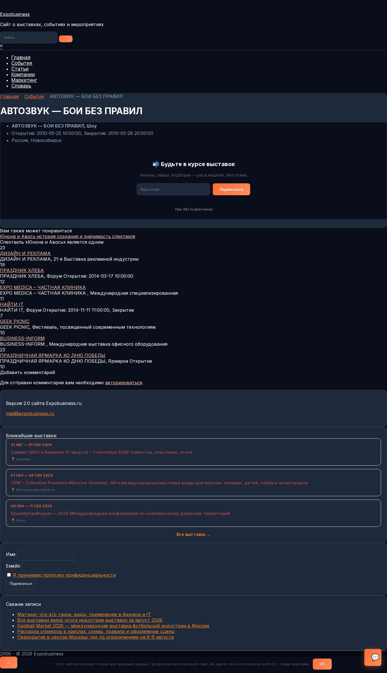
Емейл (13, 566)
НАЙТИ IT (12, 304)
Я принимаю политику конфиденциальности (64, 575)
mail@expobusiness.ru (30, 413)
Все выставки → (193, 534)
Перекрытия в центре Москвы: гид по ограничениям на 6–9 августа (95, 637)
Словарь (21, 86)
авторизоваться (123, 382)
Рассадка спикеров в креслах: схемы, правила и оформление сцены (96, 631)
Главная (21, 57)
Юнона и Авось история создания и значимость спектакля (67, 236)
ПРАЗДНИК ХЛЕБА (22, 270)
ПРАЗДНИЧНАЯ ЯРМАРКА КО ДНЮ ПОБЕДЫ (52, 355)
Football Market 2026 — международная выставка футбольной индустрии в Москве (113, 626)
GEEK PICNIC (14, 321)
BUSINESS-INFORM (22, 338)
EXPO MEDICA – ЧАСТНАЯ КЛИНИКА (43, 287)
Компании (23, 74)
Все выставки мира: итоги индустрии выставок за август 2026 (89, 620)
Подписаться (231, 189)
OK (322, 664)
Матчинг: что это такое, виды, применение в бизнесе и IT (84, 614)
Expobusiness (15, 14)
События (21, 63)
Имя (10, 554)
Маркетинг (24, 80)
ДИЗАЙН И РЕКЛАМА (25, 253)
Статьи (20, 69)
